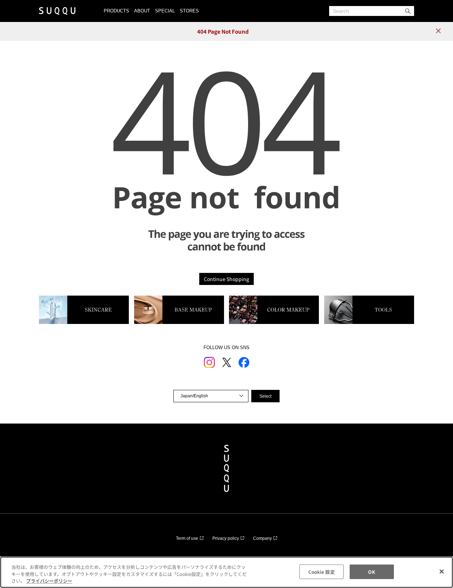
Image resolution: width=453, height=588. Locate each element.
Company (262, 538)
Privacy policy (225, 538)
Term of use (187, 538)
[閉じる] (441, 571)
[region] (226, 572)
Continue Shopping (226, 278)
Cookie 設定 (321, 571)
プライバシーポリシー (49, 580)
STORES (189, 10)
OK (371, 571)
